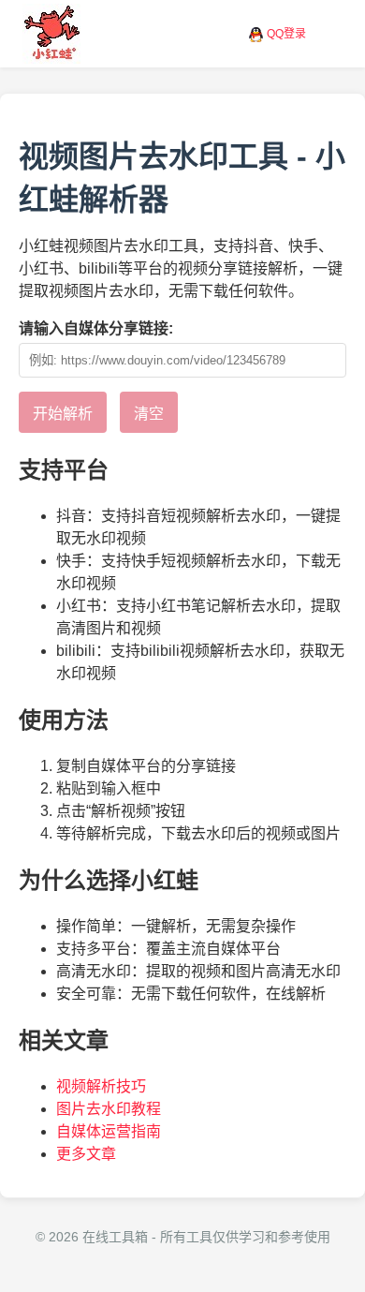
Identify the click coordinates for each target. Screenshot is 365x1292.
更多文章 (86, 1154)
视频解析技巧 (101, 1086)
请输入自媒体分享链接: (96, 328)
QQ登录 (286, 33)
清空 (149, 414)
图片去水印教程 (108, 1109)
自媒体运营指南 (108, 1131)
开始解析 (63, 414)
